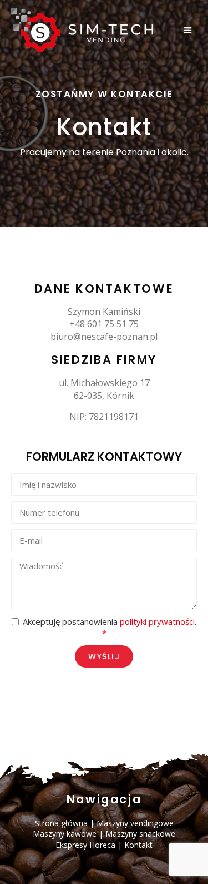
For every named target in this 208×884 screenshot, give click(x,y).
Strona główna (61, 823)
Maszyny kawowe (65, 833)
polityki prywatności (157, 621)
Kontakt (138, 844)
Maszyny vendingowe (135, 823)
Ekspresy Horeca (85, 844)
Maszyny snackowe (140, 833)
